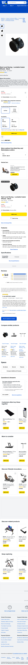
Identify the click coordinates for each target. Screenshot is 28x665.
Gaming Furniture (10, 19)
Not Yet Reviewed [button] (21, 350)
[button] (5, 5)
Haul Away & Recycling (22, 630)
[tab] (5, 367)
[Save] (2, 137)
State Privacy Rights (22, 658)
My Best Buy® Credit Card (6, 637)
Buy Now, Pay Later (5, 644)
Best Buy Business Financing (7, 646)
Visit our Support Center (22, 619)
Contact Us (19, 632)
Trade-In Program (5, 630)
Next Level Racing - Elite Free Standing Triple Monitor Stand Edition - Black (22, 347)
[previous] (3, 111)
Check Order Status (5, 619)
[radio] (5, 123)
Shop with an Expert (21, 621)
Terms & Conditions (16, 103)
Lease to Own (4, 642)
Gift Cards (3, 632)
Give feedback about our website (20, 653)
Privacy (13, 657)
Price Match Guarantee (6, 625)
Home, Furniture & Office (11, 18)
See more (4, 356)
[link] (9, 318)
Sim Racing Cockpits (9, 20)
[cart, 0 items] (27, 2)
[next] (24, 111)
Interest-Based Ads (18, 658)
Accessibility (3, 657)
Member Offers (20, 642)
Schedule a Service (21, 623)
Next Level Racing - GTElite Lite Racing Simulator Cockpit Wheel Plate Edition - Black (13, 347)
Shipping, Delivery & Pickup (7, 621)
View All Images (5, 343)
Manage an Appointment (22, 625)
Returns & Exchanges (5, 623)
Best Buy (3, 18)
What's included (6, 103)
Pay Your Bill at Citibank (6, 639)
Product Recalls (4, 628)
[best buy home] (4, 2)
